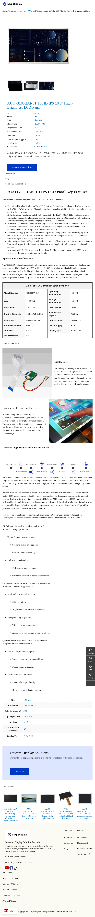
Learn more (19, 771)
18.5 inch (39, 120)
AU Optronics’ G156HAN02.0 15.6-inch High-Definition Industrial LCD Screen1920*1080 (10, 815)
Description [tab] (10, 173)
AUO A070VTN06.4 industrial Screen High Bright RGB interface (66, 814)
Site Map (73, 912)
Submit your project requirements (17, 518)
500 (36, 128)
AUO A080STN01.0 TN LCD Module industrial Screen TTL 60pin (84, 814)
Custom (90, 669)
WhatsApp (90, 653)
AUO (37, 116)
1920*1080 (40, 124)
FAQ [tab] (7, 178)
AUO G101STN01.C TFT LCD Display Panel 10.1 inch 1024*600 (29, 814)
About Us (67, 837)
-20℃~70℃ (40, 131)
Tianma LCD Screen (11, 895)
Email (90, 661)
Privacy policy (62, 912)
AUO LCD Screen (35, 11)
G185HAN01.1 (40, 147)
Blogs (66, 848)
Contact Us (68, 843)
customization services (37, 477)
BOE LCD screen (9, 890)
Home (5, 11)
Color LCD (39, 143)
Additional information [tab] (15, 184)
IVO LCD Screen (9, 901)
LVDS (37, 135)
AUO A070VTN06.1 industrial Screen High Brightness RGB (48, 814)
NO (36, 139)
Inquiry (90, 678)
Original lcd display (17, 11)
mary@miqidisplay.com (15, 857)
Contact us (7, 447)
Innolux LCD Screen (11, 884)
